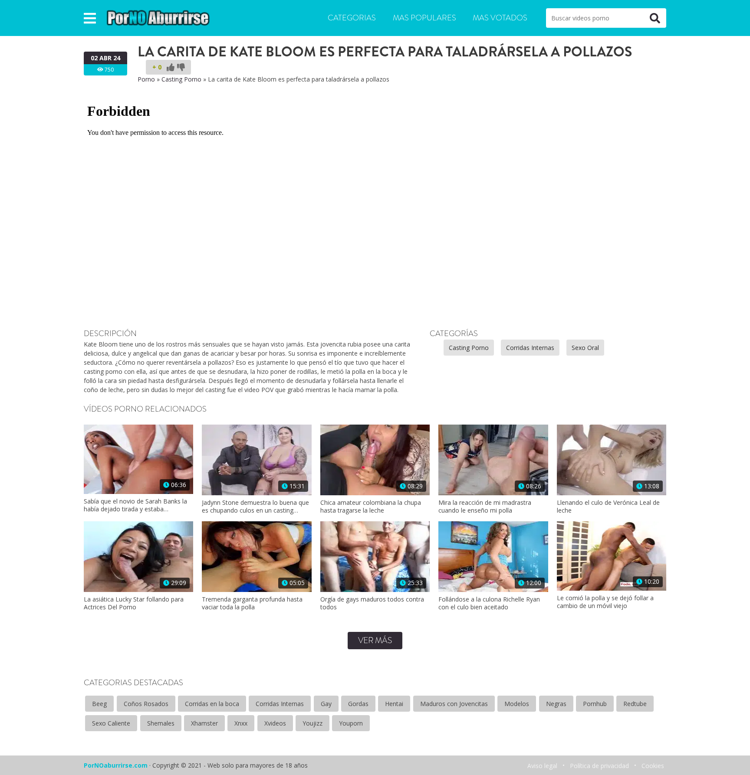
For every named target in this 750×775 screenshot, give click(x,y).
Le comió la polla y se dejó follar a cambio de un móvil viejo (605, 602)
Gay (326, 704)
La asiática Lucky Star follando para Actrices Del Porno (134, 603)
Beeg (99, 704)
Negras (556, 704)
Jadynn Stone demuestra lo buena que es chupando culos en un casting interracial (255, 506)
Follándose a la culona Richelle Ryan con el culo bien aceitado (489, 603)
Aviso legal (542, 766)
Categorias (352, 17)
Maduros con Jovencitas (454, 704)
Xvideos (275, 723)
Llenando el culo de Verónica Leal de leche (608, 506)
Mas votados (500, 17)
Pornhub (595, 704)
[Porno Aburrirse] (158, 17)
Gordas (358, 704)
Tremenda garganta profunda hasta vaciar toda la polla (252, 603)
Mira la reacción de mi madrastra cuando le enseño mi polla (484, 506)
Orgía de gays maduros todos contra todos (372, 603)
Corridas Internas (530, 347)
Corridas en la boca (212, 704)
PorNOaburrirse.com (116, 765)
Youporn (351, 723)
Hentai (394, 704)
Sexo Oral (585, 347)
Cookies (652, 766)
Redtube (635, 704)
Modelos (516, 704)
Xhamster (204, 723)
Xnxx (240, 723)
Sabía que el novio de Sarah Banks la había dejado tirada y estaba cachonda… (135, 505)
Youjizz (312, 723)
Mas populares (424, 17)
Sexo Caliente (111, 723)
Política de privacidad (599, 766)
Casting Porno (181, 79)
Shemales (160, 723)
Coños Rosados (146, 704)
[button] (90, 18)
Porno (146, 79)
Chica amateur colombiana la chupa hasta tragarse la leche (370, 506)
